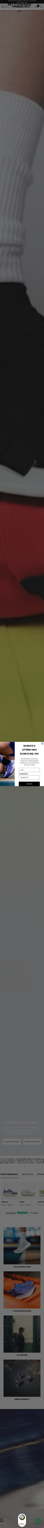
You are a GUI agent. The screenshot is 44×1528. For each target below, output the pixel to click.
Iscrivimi (29, 784)
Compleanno (23, 774)
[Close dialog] (42, 744)
